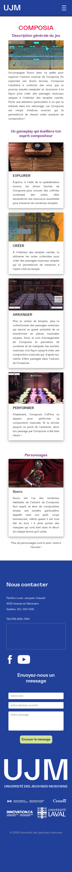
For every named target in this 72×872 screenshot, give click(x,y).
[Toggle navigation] (64, 8)
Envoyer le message (36, 739)
